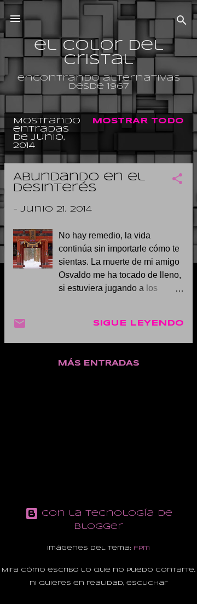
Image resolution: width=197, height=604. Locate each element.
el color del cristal (99, 53)
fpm (142, 548)
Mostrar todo (138, 121)
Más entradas (99, 363)
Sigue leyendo (138, 323)
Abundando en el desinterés (79, 182)
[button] (177, 181)
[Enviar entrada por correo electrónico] (19, 328)
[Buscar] (181, 22)
